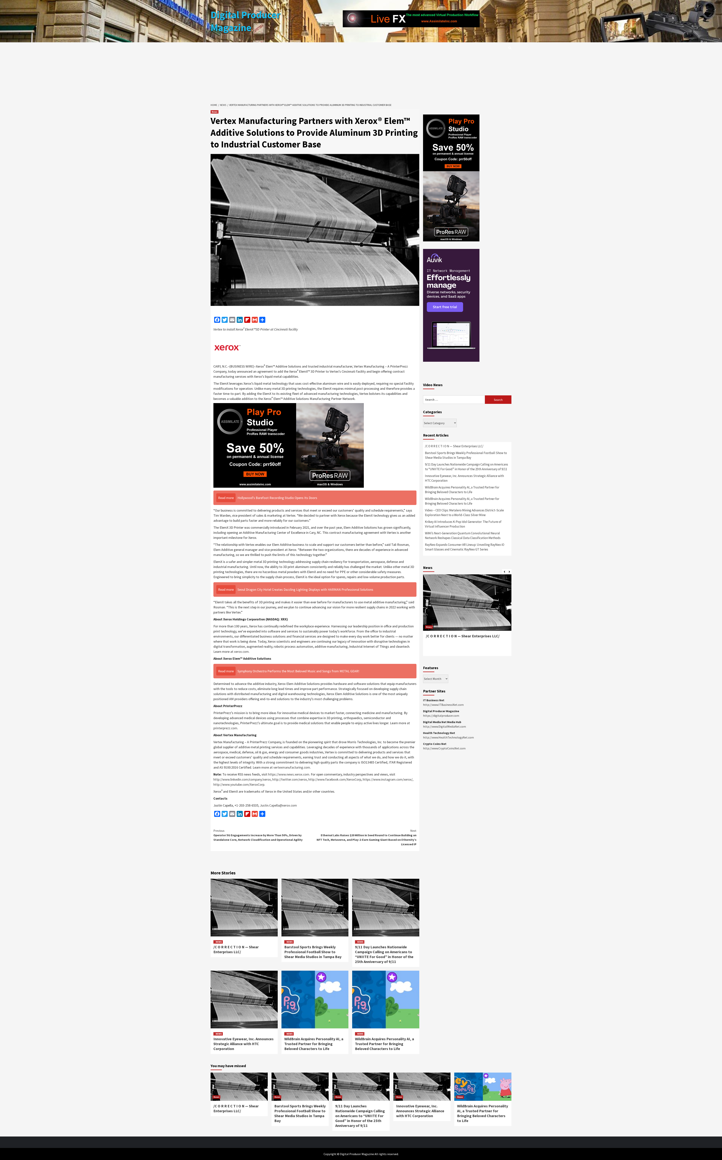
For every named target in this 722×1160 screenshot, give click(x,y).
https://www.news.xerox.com (288, 774)
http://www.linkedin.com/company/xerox (242, 779)
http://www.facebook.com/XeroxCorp (334, 779)
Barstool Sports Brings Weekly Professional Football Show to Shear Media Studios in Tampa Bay (312, 952)
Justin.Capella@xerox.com (278, 805)
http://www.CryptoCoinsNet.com (444, 748)
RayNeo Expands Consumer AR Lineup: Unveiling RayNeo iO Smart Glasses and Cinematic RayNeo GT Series (464, 547)
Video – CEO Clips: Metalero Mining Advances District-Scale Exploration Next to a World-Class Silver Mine (464, 512)
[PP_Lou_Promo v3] (288, 445)
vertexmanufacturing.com (291, 767)
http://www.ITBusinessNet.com (443, 705)
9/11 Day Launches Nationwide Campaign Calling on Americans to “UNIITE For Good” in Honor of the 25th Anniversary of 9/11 (384, 954)
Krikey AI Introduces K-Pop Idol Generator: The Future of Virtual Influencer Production (463, 524)
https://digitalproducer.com (441, 715)
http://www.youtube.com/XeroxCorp (238, 784)
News (214, 111)
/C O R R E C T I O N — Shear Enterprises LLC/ (236, 949)
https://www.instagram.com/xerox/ (388, 779)
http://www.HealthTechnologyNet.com (448, 737)
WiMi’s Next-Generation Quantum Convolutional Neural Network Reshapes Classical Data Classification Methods (463, 535)
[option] (467, 617)
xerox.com (241, 651)
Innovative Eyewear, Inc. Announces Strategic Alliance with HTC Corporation (243, 1043)
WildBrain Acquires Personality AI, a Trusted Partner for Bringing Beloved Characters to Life (313, 1043)
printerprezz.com (225, 728)
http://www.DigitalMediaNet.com (444, 726)
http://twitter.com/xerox (289, 779)
